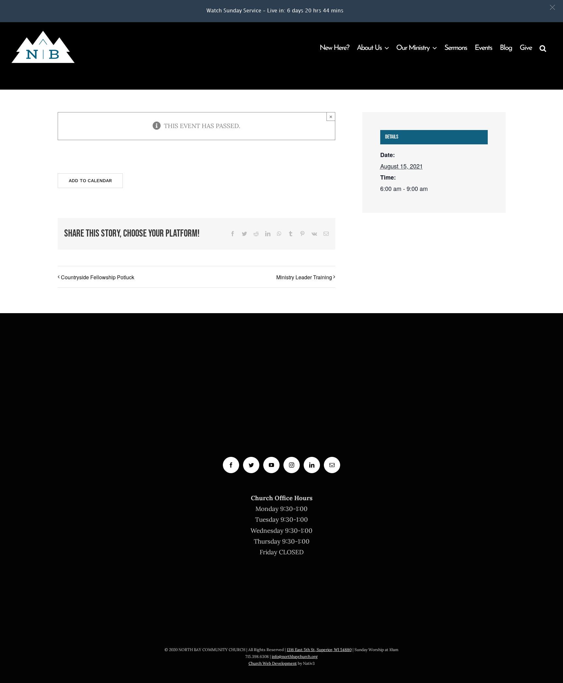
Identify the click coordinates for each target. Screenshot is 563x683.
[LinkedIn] (312, 465)
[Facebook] (231, 465)
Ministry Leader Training (304, 277)
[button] (552, 7)
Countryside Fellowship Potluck (97, 277)
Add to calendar (90, 180)
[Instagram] (291, 465)
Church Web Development (273, 663)
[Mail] (332, 465)
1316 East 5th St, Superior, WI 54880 (319, 649)
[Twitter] (251, 465)
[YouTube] (271, 465)
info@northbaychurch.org (295, 656)
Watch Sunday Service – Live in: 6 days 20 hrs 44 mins (275, 10)
